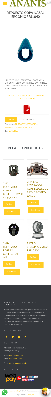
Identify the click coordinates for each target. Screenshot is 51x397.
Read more (11, 212)
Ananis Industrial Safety (12, 391)
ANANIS (28, 3)
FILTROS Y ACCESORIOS (26, 124)
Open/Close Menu (5, 3)
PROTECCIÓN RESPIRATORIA (18, 127)
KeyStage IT (31, 395)
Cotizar (11, 119)
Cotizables (13, 131)
